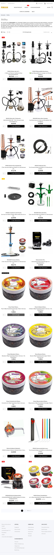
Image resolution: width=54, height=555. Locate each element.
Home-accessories (24, 11)
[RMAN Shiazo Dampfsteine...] (51, 462)
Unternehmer (31, 527)
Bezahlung (17, 550)
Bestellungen (44, 529)
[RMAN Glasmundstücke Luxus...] (51, 415)
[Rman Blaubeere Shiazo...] (24, 321)
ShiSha (27, 6)
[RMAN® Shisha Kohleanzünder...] (24, 462)
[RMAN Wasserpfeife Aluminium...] (51, 38)
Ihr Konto (44, 524)
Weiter (29, 511)
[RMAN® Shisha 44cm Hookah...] (51, 85)
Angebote (17, 527)
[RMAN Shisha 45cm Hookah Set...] (24, 132)
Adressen (44, 533)
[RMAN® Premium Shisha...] (24, 226)
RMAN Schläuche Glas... (40, 165)
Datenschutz (31, 529)
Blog (33, 11)
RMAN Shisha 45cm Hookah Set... (13, 165)
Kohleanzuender (35, 7)
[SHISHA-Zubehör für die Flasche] (24, 179)
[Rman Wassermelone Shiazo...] (51, 368)
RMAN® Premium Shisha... (13, 259)
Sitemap (30, 533)
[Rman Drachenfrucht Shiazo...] (24, 368)
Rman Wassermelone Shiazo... (40, 401)
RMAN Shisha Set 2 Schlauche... (13, 118)
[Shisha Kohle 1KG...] (51, 226)
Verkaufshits (17, 531)
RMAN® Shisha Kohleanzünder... (13, 495)
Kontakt (30, 535)
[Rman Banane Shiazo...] (51, 321)
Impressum (30, 531)
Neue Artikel (17, 529)
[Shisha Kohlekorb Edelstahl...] (24, 415)
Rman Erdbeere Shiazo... (40, 307)
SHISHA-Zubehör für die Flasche (13, 212)
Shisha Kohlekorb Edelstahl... (13, 448)
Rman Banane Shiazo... (40, 354)
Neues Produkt (18, 7)
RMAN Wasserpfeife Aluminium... (40, 71)
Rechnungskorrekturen (47, 531)
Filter (4, 32)
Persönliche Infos (45, 527)
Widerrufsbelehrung (19, 543)
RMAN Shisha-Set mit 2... (14, 71)
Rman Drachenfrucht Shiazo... (13, 401)
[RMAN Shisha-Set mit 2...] (24, 38)
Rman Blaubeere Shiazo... (13, 354)
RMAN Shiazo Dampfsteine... (40, 495)
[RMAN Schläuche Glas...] (51, 132)
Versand (16, 541)
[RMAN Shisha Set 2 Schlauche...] (24, 85)
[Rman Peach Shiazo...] (24, 273)
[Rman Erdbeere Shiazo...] (51, 273)
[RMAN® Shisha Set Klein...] (51, 179)
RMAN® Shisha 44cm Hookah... (40, 118)
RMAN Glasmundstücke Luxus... (40, 448)
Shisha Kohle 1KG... (40, 259)
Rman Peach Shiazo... (13, 307)
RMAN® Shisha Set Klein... (40, 212)
